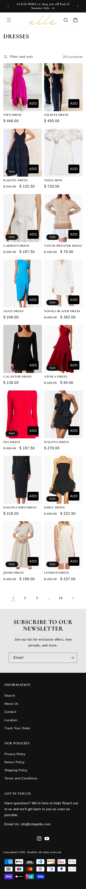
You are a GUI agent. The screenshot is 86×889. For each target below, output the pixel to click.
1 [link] (13, 598)
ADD (33, 103)
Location (10, 720)
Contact (10, 711)
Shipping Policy (16, 770)
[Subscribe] (72, 658)
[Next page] (73, 598)
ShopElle (32, 852)
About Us (11, 703)
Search (9, 695)
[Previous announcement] (8, 6)
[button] (9, 20)
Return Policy (14, 762)
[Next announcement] (78, 6)
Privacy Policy (14, 754)
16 (61, 598)
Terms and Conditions (20, 778)
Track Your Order (17, 728)
